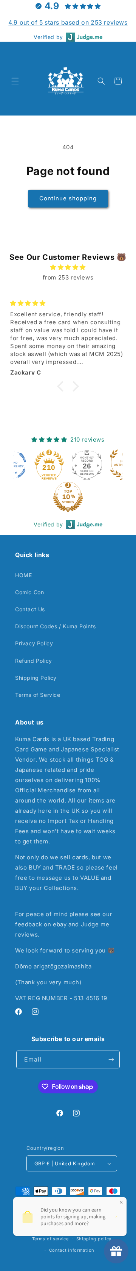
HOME (23, 575)
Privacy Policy (34, 643)
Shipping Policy (36, 678)
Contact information (71, 1250)
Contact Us (30, 609)
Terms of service (50, 1238)
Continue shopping (68, 198)
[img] (68, 267)
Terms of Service (37, 695)
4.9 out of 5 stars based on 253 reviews (67, 22)
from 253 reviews (68, 277)
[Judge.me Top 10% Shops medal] (68, 497)
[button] (15, 81)
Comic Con (29, 592)
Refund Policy (33, 660)
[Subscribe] (111, 1059)
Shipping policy (94, 1238)
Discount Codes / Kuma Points (55, 626)
